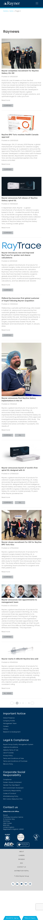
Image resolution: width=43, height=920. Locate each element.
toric (11, 11)
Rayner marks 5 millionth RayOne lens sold (20, 659)
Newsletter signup (12, 918)
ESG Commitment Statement (13, 788)
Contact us (21, 867)
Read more (6, 100)
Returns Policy (8, 764)
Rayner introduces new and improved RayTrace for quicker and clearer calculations (18, 255)
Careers (6, 726)
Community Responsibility (12, 790)
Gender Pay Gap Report (11, 785)
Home (5, 11)
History (5, 729)
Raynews (21, 859)
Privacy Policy (8, 755)
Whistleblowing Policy (10, 796)
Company (8, 105)
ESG (21, 863)
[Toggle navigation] (37, 3)
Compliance (7, 779)
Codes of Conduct (9, 793)
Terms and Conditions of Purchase (15, 761)
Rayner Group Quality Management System (18, 744)
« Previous (11, 703)
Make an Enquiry (30, 918)
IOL (20, 435)
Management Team (9, 723)
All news (7, 693)
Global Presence (9, 718)
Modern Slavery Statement (12, 782)
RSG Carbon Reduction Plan (13, 799)
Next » (31, 703)
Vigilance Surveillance (10, 747)
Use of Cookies (8, 753)
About (21, 851)
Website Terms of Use (10, 750)
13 (29, 703)
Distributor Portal (21, 871)
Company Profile (9, 721)
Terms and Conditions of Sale (13, 758)
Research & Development (12, 732)
